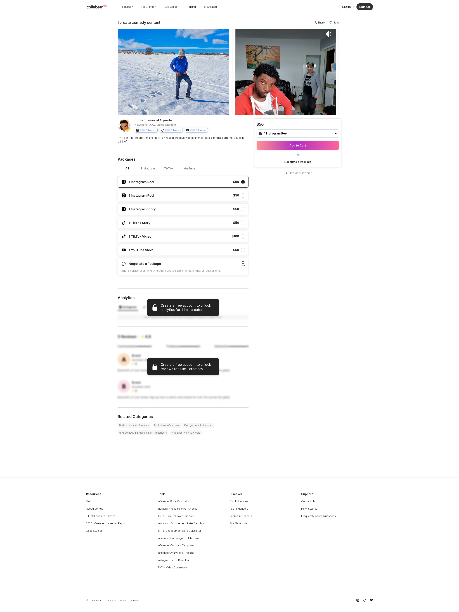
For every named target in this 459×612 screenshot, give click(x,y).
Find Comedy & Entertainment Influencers (143, 432)
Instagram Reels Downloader (175, 560)
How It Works (309, 508)
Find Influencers (239, 501)
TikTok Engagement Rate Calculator (179, 530)
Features (126, 6)
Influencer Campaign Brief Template (179, 538)
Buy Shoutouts (238, 523)
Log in (346, 7)
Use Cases (171, 6)
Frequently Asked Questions (318, 516)
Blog (88, 501)
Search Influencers (241, 516)
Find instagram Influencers (134, 425)
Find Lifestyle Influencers (186, 432)
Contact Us (308, 501)
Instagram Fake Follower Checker (178, 508)
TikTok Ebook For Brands (100, 516)
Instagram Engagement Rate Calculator (182, 523)
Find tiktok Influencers (166, 425)
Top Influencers (239, 508)
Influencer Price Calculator (174, 501)
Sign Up (364, 7)
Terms (123, 600)
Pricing (192, 6)
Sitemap (135, 600)
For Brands (147, 6)
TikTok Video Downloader (173, 567)
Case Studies (94, 530)
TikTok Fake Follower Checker (176, 516)
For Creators (210, 6)
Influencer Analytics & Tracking (176, 552)
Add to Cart (297, 145)
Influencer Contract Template (176, 545)
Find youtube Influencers (198, 425)
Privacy (111, 600)
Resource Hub (94, 508)
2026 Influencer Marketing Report (106, 523)
